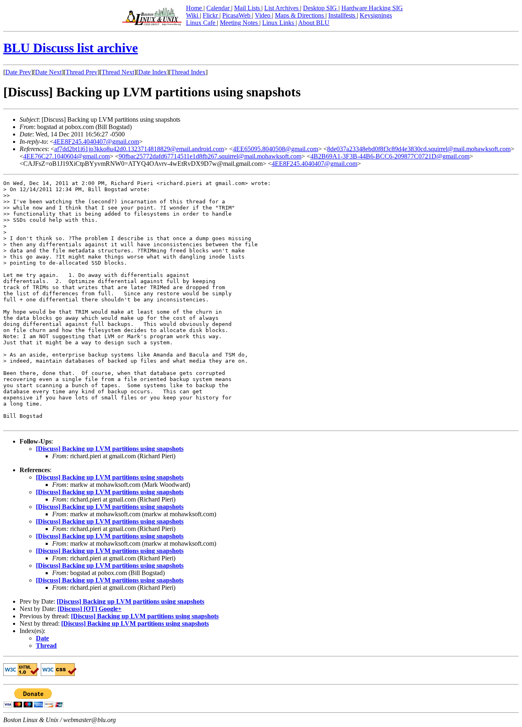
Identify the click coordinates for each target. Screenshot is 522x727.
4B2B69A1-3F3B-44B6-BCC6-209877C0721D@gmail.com (389, 156)
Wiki (193, 15)
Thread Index (188, 72)
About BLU (314, 22)
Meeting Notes (239, 22)
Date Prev (18, 72)
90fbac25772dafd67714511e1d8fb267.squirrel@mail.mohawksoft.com (210, 156)
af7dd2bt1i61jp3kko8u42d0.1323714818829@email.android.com (139, 148)
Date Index (152, 72)
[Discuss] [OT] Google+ (90, 608)
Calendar (218, 7)
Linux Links (279, 22)
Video (263, 15)
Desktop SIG (320, 7)
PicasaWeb (237, 15)
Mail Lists (247, 7)
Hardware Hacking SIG (372, 7)
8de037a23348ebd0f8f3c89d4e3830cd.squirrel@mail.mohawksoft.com (419, 148)
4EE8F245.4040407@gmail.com (96, 141)
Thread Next (118, 72)
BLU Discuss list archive (70, 47)
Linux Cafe (201, 22)
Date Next (48, 72)
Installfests (342, 15)
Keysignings (376, 15)
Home (194, 7)
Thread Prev (81, 72)
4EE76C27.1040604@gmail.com (66, 156)
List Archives (282, 7)
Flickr (211, 15)
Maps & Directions (300, 15)
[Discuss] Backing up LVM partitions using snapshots (110, 448)
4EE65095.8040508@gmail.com (275, 148)
